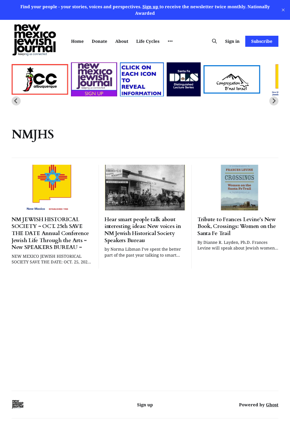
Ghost (272, 404)
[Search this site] (214, 41)
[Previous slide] (16, 100)
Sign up (145, 404)
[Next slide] (273, 100)
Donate (99, 41)
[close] (283, 9)
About (121, 41)
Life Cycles (147, 41)
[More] (170, 41)
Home (77, 41)
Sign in (232, 41)
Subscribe (261, 41)
